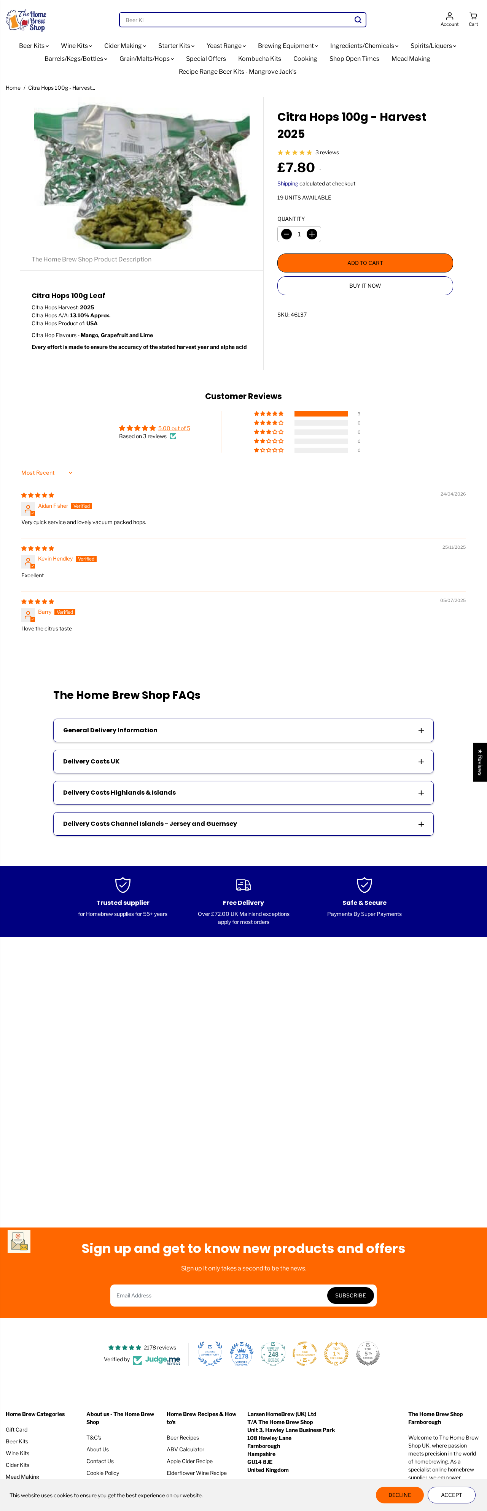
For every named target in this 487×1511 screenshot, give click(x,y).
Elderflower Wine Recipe (197, 1473)
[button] (269, 414)
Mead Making (411, 58)
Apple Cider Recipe (190, 1461)
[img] (37, 495)
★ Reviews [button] (480, 762)
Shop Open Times (354, 58)
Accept (451, 1495)
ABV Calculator (185, 1449)
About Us (97, 1449)
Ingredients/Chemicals (362, 45)
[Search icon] (358, 19)
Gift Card (16, 1429)
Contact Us (100, 1461)
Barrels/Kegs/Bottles (74, 58)
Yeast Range (225, 45)
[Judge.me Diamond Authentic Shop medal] (210, 1354)
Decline (399, 1495)
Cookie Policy (102, 1473)
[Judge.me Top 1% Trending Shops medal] (336, 1354)
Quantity (291, 218)
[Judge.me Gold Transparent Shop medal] (305, 1354)
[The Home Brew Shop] (27, 20)
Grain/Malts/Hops (145, 58)
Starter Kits (174, 45)
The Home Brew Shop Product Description (91, 259)
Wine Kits (75, 45)
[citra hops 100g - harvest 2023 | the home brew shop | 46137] (141, 173)
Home (13, 87)
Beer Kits (32, 45)
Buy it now (365, 285)
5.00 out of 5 (174, 428)
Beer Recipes (183, 1437)
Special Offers (206, 58)
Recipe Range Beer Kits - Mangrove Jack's (237, 71)
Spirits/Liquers (432, 45)
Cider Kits (17, 1465)
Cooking (305, 58)
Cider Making (123, 45)
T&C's (93, 1437)
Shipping (287, 183)
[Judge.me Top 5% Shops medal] (368, 1354)
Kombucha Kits (259, 58)
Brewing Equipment (286, 45)
